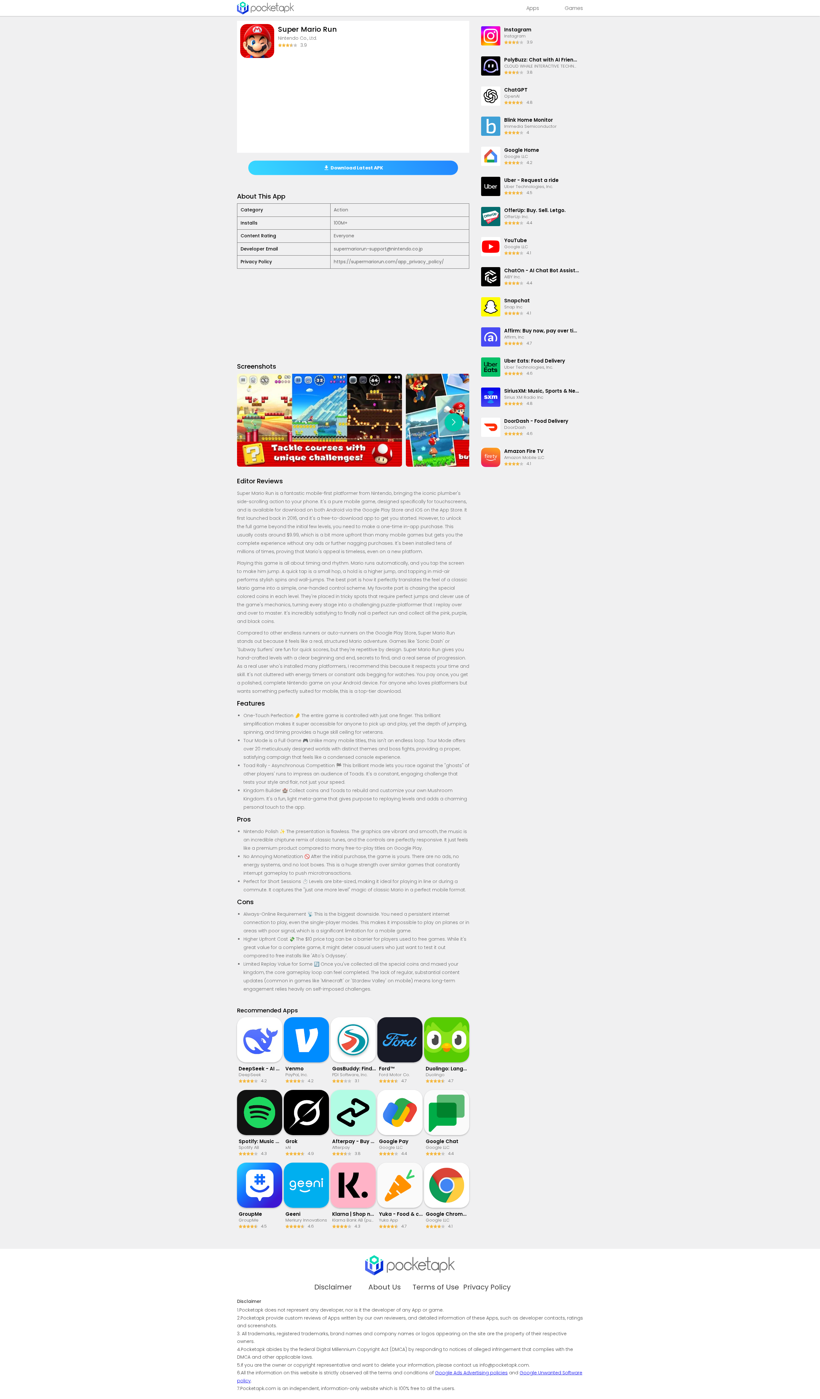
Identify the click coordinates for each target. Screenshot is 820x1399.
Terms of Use (436, 1287)
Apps (532, 8)
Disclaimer (333, 1287)
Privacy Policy (487, 1287)
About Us (384, 1287)
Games (574, 8)
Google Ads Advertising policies (471, 1373)
